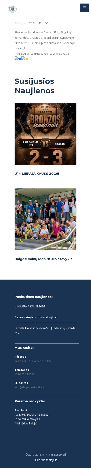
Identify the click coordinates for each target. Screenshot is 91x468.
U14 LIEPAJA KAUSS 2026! (37, 174)
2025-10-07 (21, 22)
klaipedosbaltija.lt (45, 460)
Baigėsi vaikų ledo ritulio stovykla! (44, 259)
